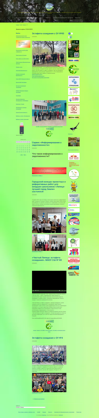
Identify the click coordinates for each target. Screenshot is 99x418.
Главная (41, 17)
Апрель (24, 24)
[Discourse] (69, 33)
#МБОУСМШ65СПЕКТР (37, 74)
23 (29, 149)
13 (23, 147)
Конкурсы (18, 104)
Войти (18, 33)
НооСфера (18, 95)
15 (27, 147)
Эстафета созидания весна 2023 (55, 126)
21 (25, 149)
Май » (25, 154)
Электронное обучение (21, 55)
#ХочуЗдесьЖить (71, 149)
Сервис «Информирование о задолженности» (46, 143)
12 (21, 147)
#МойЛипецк (76, 149)
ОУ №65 (38, 126)
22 (27, 149)
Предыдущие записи (38, 399)
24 (17, 151)
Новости (48, 17)
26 (21, 151)
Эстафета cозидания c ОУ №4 (47, 338)
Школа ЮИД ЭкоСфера (21, 82)
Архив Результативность (21, 112)
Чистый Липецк (43, 126)
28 (25, 151)
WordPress (44, 415)
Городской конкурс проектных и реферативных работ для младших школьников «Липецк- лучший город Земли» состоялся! (49, 186)
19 (21, 149)
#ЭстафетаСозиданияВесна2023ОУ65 (40, 77)
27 (23, 151)
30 (29, 151)
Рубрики (18, 405)
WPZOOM (61, 415)
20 (23, 149)
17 (17, 149)
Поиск (81, 21)
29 (27, 151)
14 (25, 147)
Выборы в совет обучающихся (23, 116)
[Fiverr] (72, 33)
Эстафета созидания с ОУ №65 (48, 33)
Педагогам (77, 17)
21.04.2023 (34, 36)
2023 (21, 24)
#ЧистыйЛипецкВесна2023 (38, 76)
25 (19, 151)
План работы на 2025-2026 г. (22, 58)
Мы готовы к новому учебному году (24, 17)
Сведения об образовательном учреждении (63, 17)
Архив (22, 104)
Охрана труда (19, 67)
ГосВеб (36, 17)
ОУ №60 (43, 330)
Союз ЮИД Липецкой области (23, 79)
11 (19, 147)
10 (17, 147)
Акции (34, 330)
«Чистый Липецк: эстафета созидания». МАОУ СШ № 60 (47, 258)
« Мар (21, 154)
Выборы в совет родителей (22, 119)
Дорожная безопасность (21, 70)
